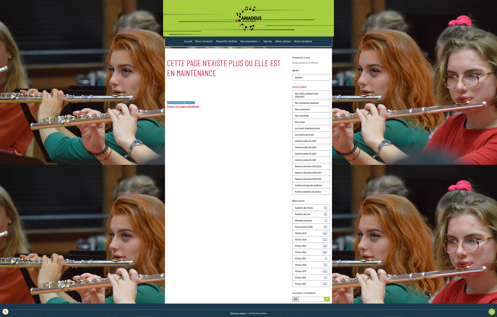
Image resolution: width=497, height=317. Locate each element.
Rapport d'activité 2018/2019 (308, 172)
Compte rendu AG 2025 (305, 140)
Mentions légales (238, 313)
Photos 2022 (311, 252)
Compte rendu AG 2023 (305, 153)
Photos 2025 (311, 233)
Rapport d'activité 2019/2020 (308, 179)
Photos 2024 (311, 239)
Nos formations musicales (307, 102)
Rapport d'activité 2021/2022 (308, 166)
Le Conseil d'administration (307, 128)
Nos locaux (300, 121)
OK (327, 299)
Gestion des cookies (258, 313)
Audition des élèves (311, 207)
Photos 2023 (311, 245)
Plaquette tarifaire (226, 41)
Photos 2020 (311, 264)
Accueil (188, 41)
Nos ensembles (249, 41)
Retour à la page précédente (183, 106)
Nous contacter (204, 41)
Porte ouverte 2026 (311, 226)
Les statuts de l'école (304, 134)
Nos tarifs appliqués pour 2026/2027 (306, 95)
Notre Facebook (303, 41)
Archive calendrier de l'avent (308, 191)
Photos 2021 (311, 258)
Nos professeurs (302, 109)
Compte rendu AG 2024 (305, 147)
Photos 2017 (311, 283)
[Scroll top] (492, 312)
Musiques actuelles (311, 220)
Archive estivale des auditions (308, 185)
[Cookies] (5, 312)
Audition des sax (311, 214)
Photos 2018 (311, 277)
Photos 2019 (311, 271)
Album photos (283, 41)
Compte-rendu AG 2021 (305, 159)
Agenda (268, 41)
